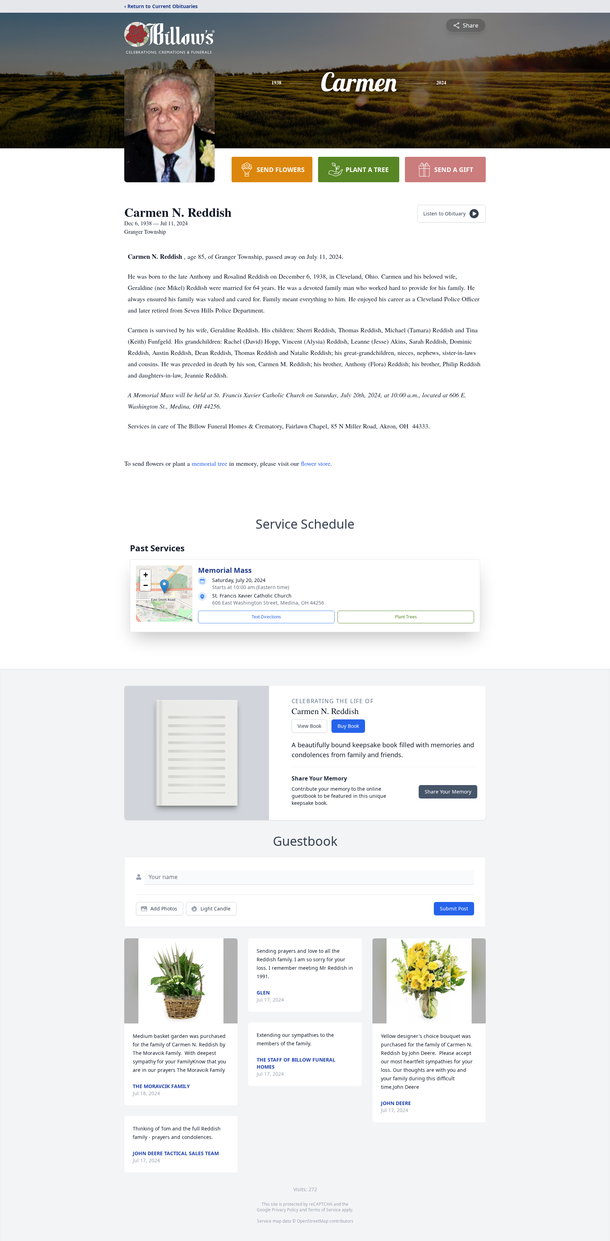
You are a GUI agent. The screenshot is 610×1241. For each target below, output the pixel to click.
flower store (315, 463)
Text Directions (266, 617)
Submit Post (454, 908)
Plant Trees (406, 617)
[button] (164, 586)
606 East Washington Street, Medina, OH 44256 (268, 602)
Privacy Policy (285, 1210)
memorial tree (209, 463)
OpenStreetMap (312, 1221)
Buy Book (348, 726)
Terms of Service (324, 1210)
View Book (309, 726)
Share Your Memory (448, 791)
